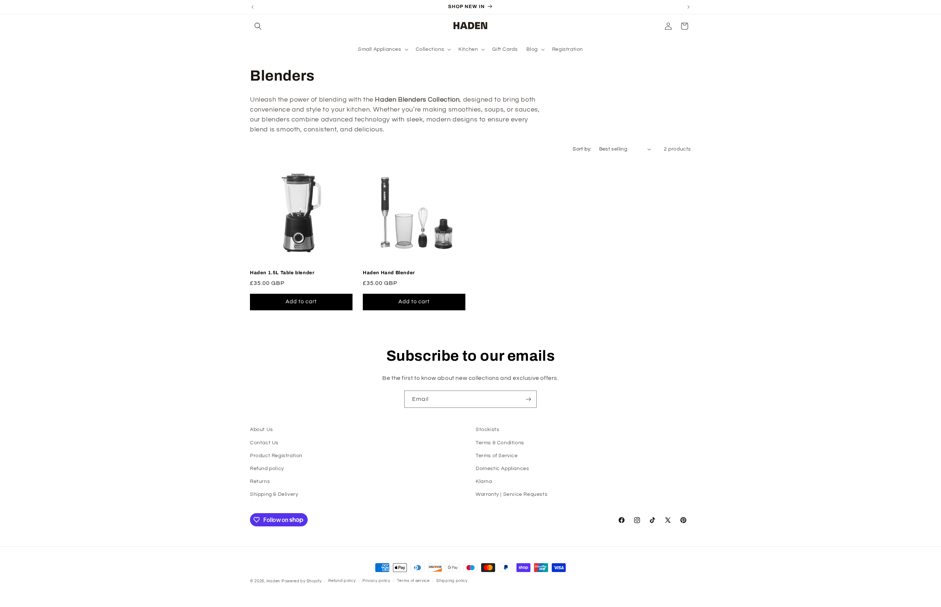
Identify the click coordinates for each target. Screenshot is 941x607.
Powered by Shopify (302, 581)
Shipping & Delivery (274, 494)
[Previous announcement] (252, 7)
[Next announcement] (688, 7)
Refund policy (267, 468)
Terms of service (413, 581)
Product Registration (276, 455)
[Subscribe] (528, 399)
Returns (260, 481)
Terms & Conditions (500, 442)
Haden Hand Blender (389, 272)
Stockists (487, 429)
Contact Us (264, 442)
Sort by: (582, 149)
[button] (258, 26)
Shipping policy (452, 581)
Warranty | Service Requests (511, 494)
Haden (273, 581)
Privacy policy (376, 581)
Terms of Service (497, 455)
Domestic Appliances (502, 468)
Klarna (484, 481)
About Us (261, 429)
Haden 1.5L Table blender (282, 272)
